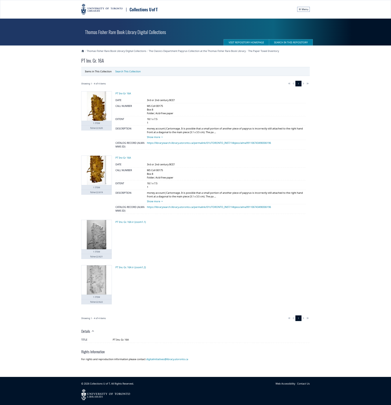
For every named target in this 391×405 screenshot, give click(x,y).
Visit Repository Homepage (246, 42)
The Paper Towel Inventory (263, 51)
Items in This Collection (98, 71)
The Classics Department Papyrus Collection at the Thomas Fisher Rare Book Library (197, 51)
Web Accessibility (285, 383)
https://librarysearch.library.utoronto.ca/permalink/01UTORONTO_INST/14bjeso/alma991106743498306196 (209, 143)
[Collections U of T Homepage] (82, 51)
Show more (153, 137)
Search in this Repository (291, 42)
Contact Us (303, 383)
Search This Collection (128, 71)
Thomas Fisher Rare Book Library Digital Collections (116, 51)
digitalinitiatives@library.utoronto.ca (167, 359)
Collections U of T (100, 383)
